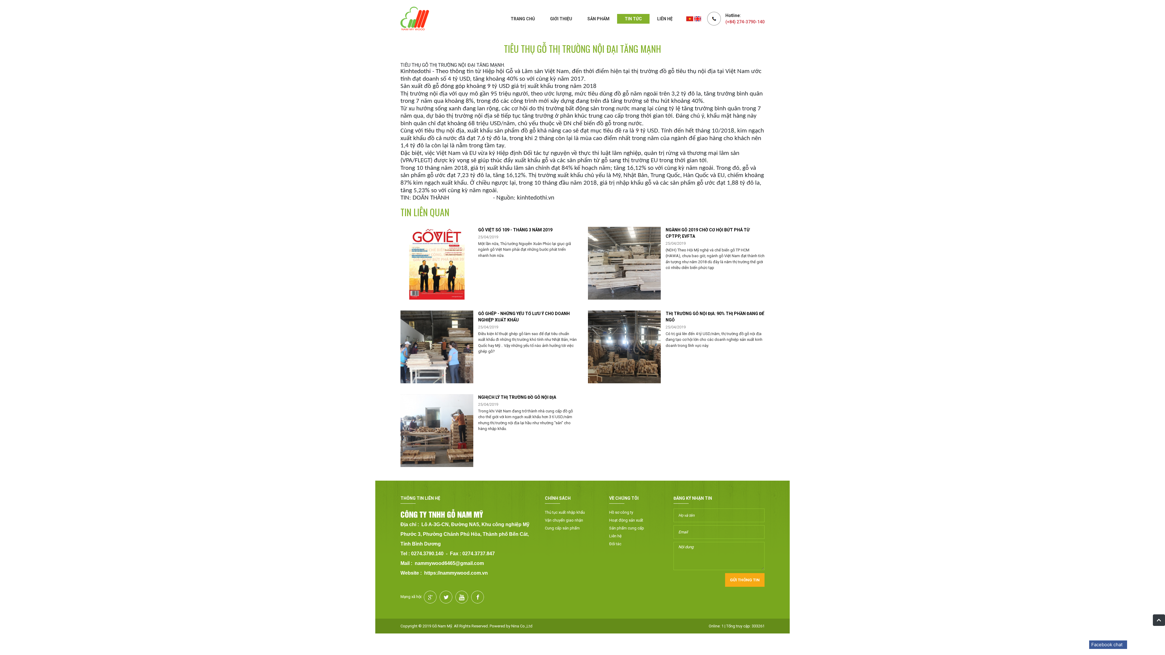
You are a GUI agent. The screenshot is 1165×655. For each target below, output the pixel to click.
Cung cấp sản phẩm (562, 528)
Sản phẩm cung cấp (626, 528)
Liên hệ (665, 18)
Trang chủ (523, 18)
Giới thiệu (561, 18)
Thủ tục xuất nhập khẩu (565, 512)
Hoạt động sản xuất (626, 520)
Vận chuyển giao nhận (564, 520)
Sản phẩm (598, 18)
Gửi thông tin (745, 580)
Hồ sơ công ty (621, 512)
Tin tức (633, 18)
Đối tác (615, 544)
